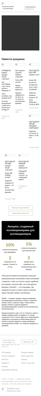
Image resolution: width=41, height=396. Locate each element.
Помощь (5, 366)
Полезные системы (14, 391)
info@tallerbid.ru (29, 9)
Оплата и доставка (28, 363)
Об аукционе (6, 352)
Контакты (5, 359)
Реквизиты (5, 363)
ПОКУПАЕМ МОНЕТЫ (10, 370)
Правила (24, 359)
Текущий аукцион (27, 352)
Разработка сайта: (13, 388)
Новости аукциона (8, 356)
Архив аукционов (27, 356)
